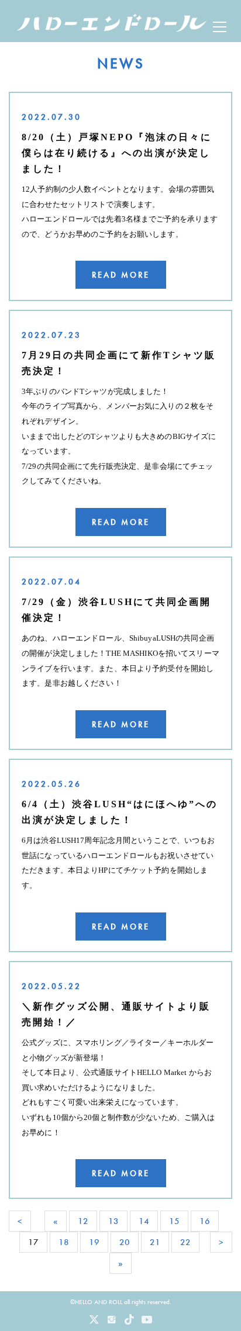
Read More (121, 274)
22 (185, 1242)
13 (113, 1221)
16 (204, 1221)
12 (83, 1221)
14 (144, 1221)
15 (174, 1221)
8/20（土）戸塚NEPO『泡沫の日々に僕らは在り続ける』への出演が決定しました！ (117, 153)
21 (155, 1242)
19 (94, 1242)
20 (124, 1242)
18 (63, 1242)
